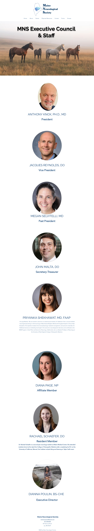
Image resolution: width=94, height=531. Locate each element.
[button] (37, 18)
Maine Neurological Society (47, 517)
